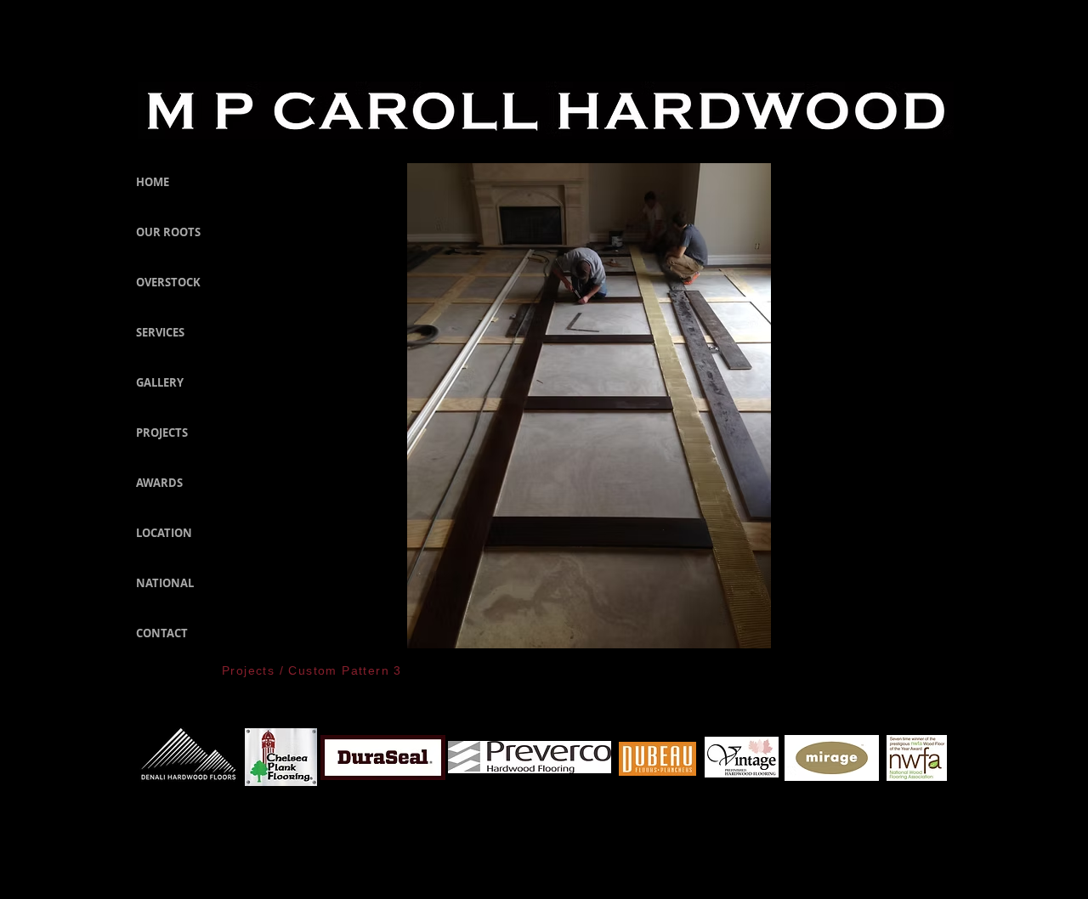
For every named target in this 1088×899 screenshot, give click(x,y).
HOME (152, 181)
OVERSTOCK (168, 282)
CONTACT (162, 633)
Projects (248, 670)
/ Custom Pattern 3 (338, 670)
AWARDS (159, 482)
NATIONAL (165, 583)
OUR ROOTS (168, 232)
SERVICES (160, 332)
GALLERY (160, 382)
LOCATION (164, 532)
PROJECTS (162, 432)
